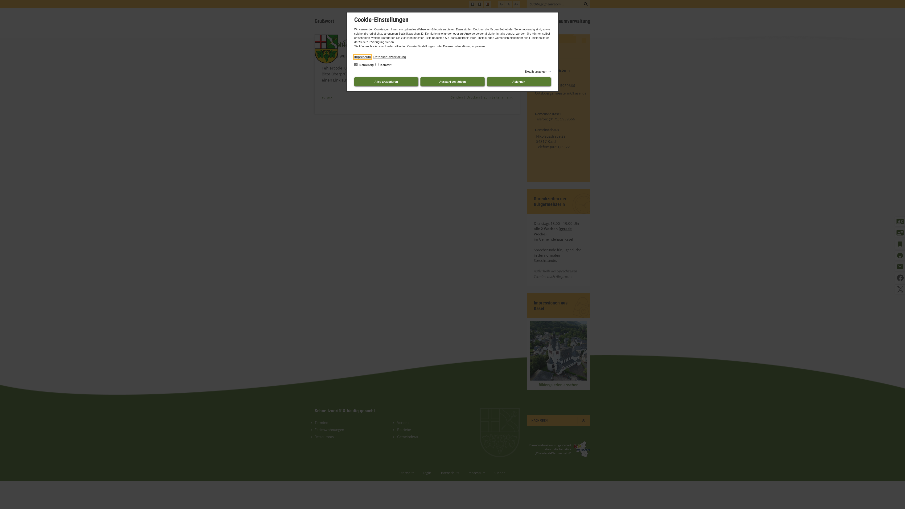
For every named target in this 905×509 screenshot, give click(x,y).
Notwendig (366, 65)
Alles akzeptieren (386, 81)
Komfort (385, 65)
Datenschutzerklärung (389, 57)
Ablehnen (518, 81)
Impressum (362, 57)
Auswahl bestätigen (452, 81)
